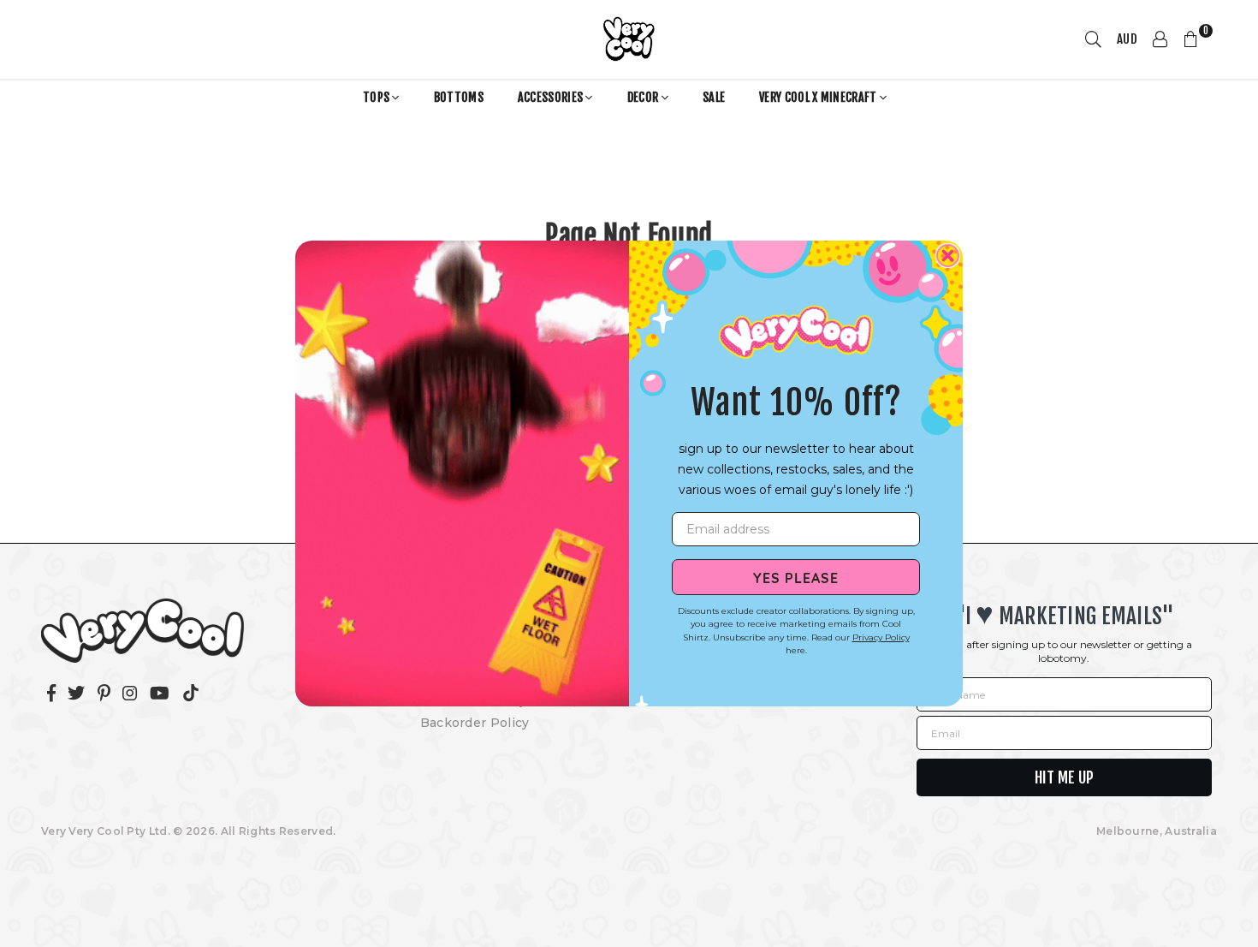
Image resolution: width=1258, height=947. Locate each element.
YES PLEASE (796, 577)
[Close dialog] (947, 255)
